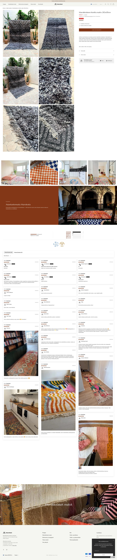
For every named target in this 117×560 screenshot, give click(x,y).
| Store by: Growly (54, 555)
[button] (68, 232)
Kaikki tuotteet (9, 8)
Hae (70, 532)
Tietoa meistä (33, 4)
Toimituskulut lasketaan (88, 16)
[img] (36, 234)
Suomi (101, 4)
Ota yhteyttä (40, 4)
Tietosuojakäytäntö (74, 539)
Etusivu (4, 8)
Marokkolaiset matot (12, 4)
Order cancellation (74, 535)
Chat (103, 60)
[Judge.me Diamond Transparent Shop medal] (56, 244)
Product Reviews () (18, 252)
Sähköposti (110, 60)
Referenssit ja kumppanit (23, 4)
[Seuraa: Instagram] (6, 549)
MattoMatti (8, 260)
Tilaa (103, 554)
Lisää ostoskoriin (96, 29)
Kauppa (4, 4)
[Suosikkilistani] (110, 4)
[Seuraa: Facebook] (3, 549)
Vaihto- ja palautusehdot (75, 537)
